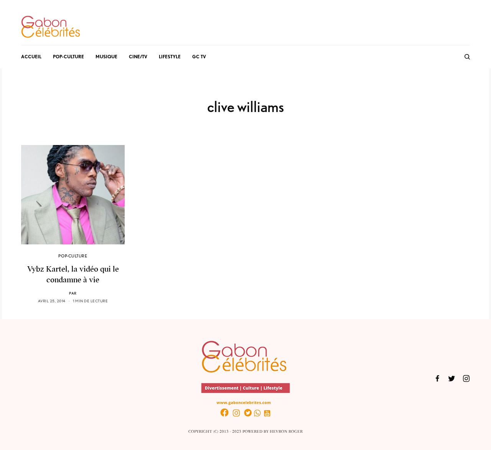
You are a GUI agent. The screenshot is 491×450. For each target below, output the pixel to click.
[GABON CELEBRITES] (50, 27)
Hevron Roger (286, 431)
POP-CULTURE (72, 256)
